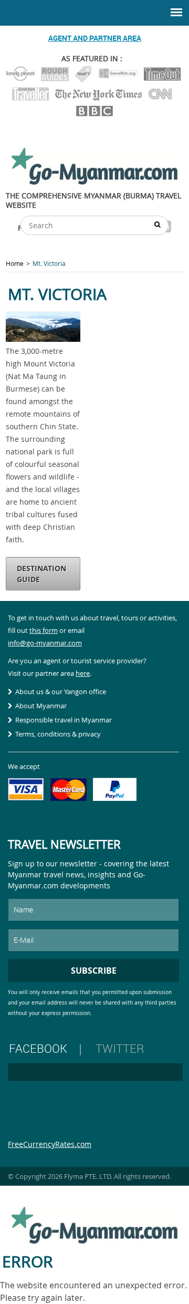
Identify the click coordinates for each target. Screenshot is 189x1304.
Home (15, 263)
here (83, 673)
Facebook (38, 1048)
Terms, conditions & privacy (58, 734)
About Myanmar (41, 705)
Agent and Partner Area (94, 38)
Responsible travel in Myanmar (63, 720)
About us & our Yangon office (60, 691)
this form (43, 630)
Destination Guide (41, 573)
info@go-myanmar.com (45, 643)
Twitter (120, 1048)
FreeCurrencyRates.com (49, 1144)
